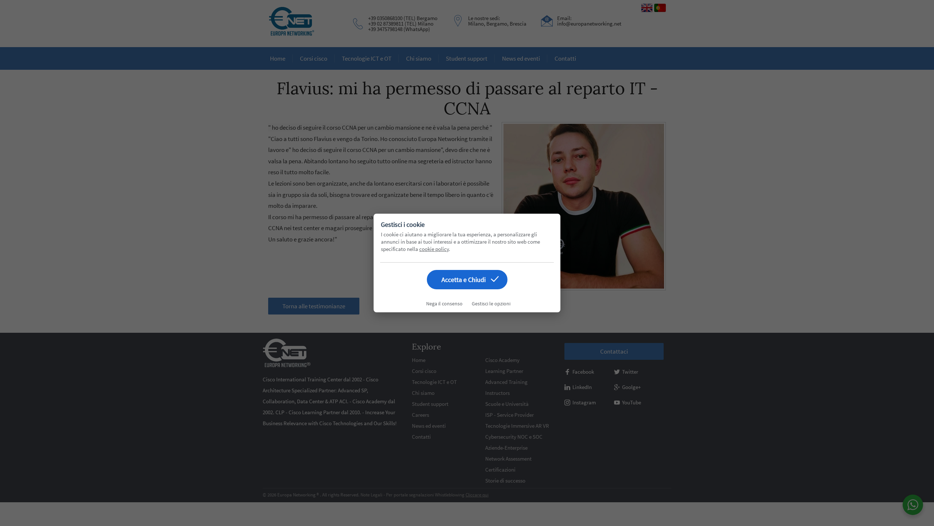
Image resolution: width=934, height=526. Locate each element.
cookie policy (434, 248)
